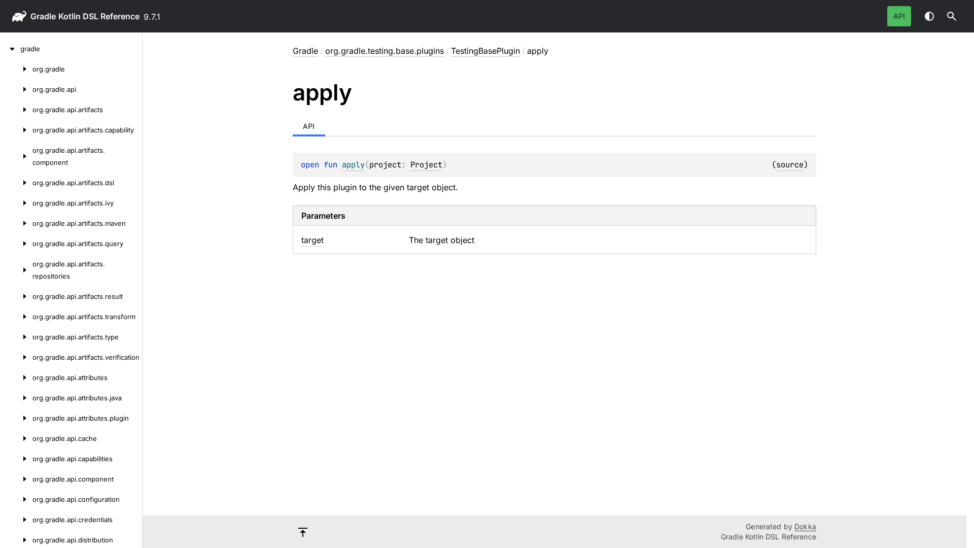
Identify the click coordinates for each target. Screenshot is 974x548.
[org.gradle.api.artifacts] (16, 109)
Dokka (805, 526)
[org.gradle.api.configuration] (16, 499)
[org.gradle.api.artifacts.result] (16, 296)
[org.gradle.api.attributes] (16, 377)
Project (426, 164)
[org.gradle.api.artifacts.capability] (16, 130)
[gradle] (10, 49)
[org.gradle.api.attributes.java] (16, 398)
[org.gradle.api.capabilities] (16, 459)
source (790, 164)
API (899, 16)
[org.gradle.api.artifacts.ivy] (16, 203)
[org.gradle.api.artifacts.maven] (16, 223)
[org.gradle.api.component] (16, 479)
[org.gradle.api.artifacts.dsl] (16, 183)
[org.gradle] (16, 69)
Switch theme (929, 16)
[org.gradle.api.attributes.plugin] (16, 418)
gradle (43, 16)
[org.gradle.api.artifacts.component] (16, 156)
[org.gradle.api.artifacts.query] (16, 243)
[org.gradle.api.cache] (16, 438)
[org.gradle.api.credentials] (16, 519)
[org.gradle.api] (16, 89)
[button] (952, 16)
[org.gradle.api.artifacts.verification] (16, 357)
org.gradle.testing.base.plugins (384, 51)
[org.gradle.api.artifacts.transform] (16, 316)
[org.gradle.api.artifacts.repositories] (16, 270)
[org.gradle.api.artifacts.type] (16, 337)
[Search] (952, 16)
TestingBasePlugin (485, 51)
